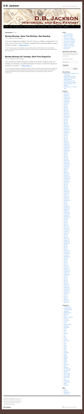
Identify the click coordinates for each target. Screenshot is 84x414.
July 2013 (66, 259)
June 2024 (66, 120)
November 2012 (67, 271)
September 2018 (67, 200)
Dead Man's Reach (67, 324)
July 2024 (66, 119)
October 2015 (66, 231)
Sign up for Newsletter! (68, 35)
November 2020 (67, 178)
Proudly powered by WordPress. (70, 407)
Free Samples (59, 26)
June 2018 (66, 203)
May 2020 (66, 187)
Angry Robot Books (68, 309)
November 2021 (67, 165)
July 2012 (66, 277)
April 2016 (66, 224)
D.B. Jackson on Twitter (68, 38)
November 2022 (67, 147)
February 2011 (67, 300)
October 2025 (66, 100)
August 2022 (66, 151)
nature (30, 47)
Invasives (66, 339)
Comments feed (67, 392)
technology (66, 367)
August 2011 (66, 293)
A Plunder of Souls (67, 308)
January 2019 (66, 197)
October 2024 (66, 114)
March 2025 (66, 110)
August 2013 (66, 258)
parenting (34, 47)
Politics (65, 354)
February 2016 (67, 227)
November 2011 (67, 289)
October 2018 (66, 199)
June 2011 (66, 296)
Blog (11, 26)
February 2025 (67, 111)
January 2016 (66, 228)
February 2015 (67, 238)
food (18, 47)
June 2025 (66, 106)
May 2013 (66, 262)
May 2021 (66, 169)
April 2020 (66, 188)
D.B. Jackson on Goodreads (69, 41)
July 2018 (66, 202)
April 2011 (66, 298)
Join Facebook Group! (68, 33)
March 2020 (66, 190)
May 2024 (66, 122)
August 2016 (66, 218)
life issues (36, 49)
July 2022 (66, 153)
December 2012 (67, 269)
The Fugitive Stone (39, 71)
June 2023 (66, 137)
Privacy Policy (66, 48)
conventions (31, 69)
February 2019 (67, 196)
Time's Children (67, 376)
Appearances (13, 68)
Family (15, 47)
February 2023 (67, 142)
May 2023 (66, 138)
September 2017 (67, 207)
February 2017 (67, 209)
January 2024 (66, 128)
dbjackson (20, 38)
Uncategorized (66, 380)
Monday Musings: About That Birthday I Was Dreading (27, 36)
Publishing (38, 68)
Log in (65, 389)
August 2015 (66, 233)
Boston (65, 315)
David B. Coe (22, 49)
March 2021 (66, 172)
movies (65, 343)
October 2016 (66, 215)
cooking (11, 47)
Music (65, 345)
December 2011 (67, 287)
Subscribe (65, 65)
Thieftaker (66, 371)
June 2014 (66, 246)
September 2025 (67, 101)
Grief (65, 336)
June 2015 (66, 235)
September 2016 (67, 216)
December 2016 (67, 212)
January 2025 (66, 113)
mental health (47, 49)
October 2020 (66, 179)
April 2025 (66, 109)
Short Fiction (51, 26)
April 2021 (66, 171)
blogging (7, 49)
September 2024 (67, 116)
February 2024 (67, 126)
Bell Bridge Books (67, 312)
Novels (65, 349)
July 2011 (66, 295)
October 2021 (66, 166)
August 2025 (66, 103)
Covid (11, 49)
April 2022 (66, 157)
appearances (12, 69)
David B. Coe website (68, 36)
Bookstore (66, 26)
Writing (38, 47)
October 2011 (66, 290)
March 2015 (66, 237)
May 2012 (66, 280)
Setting (65, 362)
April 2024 (66, 123)
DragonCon (52, 69)
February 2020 (67, 191)
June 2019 (66, 194)
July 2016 (66, 219)
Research (65, 361)
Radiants (65, 358)
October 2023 (66, 131)
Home (6, 26)
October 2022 (66, 148)
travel (65, 379)
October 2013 (66, 255)
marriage (41, 49)
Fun (25, 47)
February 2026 (67, 94)
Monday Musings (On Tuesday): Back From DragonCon (28, 56)
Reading (65, 360)
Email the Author (67, 47)
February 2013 (67, 266)
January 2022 (66, 162)
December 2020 (67, 176)
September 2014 (67, 243)
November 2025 (67, 98)
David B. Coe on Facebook (69, 42)
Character (66, 318)
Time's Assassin (67, 374)
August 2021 (66, 168)
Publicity (34, 68)
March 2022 (66, 159)
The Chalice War (67, 368)
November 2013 (67, 253)
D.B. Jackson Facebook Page (69, 39)
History (65, 337)
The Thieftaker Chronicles (30, 26)
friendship (27, 49)
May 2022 (66, 156)
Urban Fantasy (44, 68)
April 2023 (66, 140)
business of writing (24, 69)
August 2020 (66, 182)
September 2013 (67, 256)
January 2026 (66, 95)
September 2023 (67, 132)
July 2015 (66, 234)
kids (28, 47)
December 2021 (67, 163)
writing (51, 49)
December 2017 (67, 206)
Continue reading (24, 45)
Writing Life (43, 47)
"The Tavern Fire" (67, 306)
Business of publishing (21, 68)
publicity (18, 71)
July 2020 (66, 184)
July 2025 (66, 104)
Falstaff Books (66, 327)
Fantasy (65, 330)
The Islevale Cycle (17, 26)
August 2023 (66, 134)
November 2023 (67, 129)
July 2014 (66, 244)
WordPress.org (67, 393)
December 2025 (67, 97)
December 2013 (67, 252)
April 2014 (66, 249)
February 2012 (67, 284)
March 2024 (66, 125)
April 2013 (66, 264)
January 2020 (66, 193)
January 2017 (66, 210)
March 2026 (66, 92)
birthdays (52, 47)
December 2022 (67, 145)
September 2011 (67, 292)
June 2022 (66, 154)
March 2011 (66, 299)
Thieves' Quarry (67, 373)
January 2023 (66, 144)
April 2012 (66, 281)
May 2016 (66, 222)
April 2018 (66, 204)
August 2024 (66, 117)
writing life (50, 71)
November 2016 (67, 213)
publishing (23, 71)
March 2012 (66, 283)
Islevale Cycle (66, 340)
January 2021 (66, 175)
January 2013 (66, 268)
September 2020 (67, 181)
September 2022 (67, 150)
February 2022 (67, 160)
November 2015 (67, 230)
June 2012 (66, 278)
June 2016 (66, 221)
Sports (65, 365)
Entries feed (66, 391)
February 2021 (67, 173)
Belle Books (66, 314)
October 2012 (66, 272)
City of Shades (67, 320)
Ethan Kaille (66, 326)
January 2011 (66, 302)
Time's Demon (66, 377)
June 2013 (66, 261)
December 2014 (67, 241)
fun (31, 49)
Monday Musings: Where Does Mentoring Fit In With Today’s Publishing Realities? (70, 78)
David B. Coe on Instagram (69, 45)
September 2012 (67, 274)
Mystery (65, 346)
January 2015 (66, 240)
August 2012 (66, 275)
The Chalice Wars (67, 370)
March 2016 (66, 225)
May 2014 (66, 247)
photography (66, 352)
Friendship (21, 47)
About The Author (42, 26)
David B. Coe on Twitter (68, 44)
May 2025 (66, 107)
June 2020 (66, 185)
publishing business (30, 71)
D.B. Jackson (11, 5)
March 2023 (66, 141)
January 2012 (66, 286)
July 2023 (66, 135)
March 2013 (66, 265)
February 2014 (67, 250)
